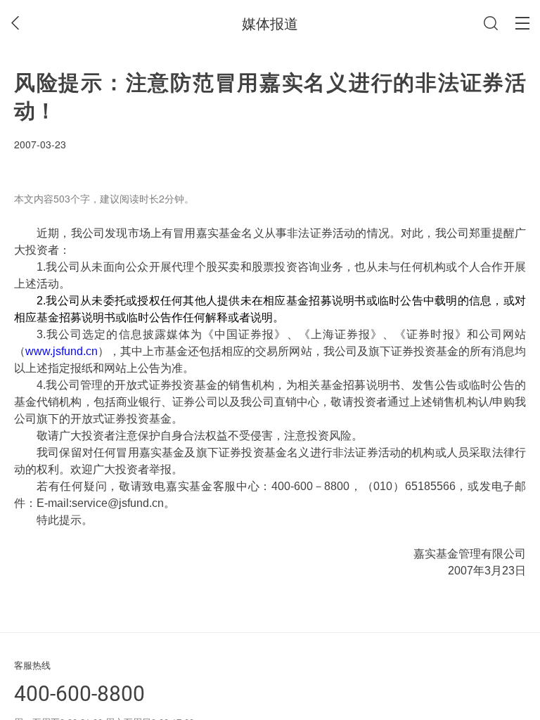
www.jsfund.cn (61, 351)
